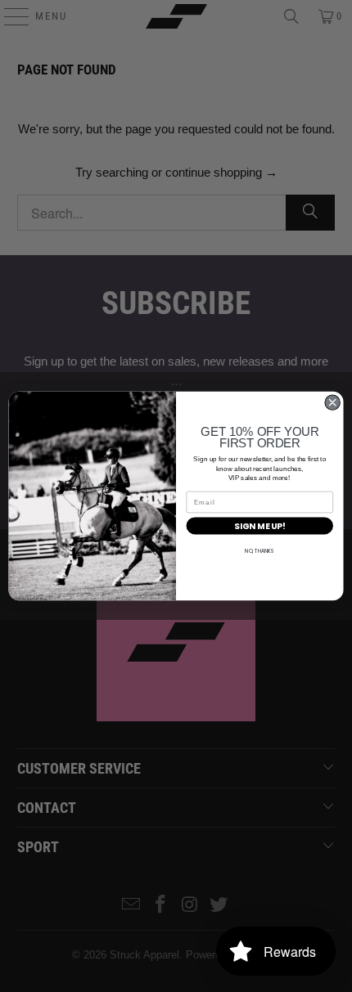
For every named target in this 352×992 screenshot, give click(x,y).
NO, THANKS (259, 551)
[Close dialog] (332, 402)
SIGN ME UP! (259, 526)
